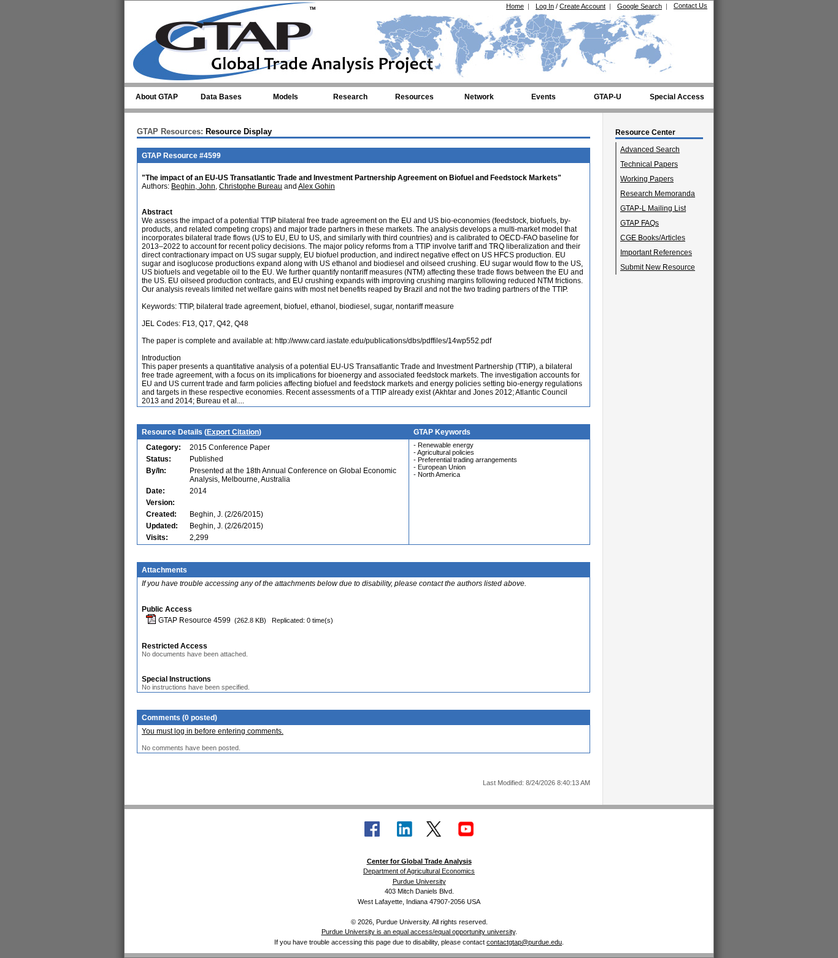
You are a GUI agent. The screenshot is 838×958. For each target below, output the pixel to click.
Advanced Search (650, 149)
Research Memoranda (657, 193)
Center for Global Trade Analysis (419, 861)
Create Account (582, 6)
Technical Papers (649, 164)
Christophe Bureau (250, 186)
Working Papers (647, 179)
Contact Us (690, 5)
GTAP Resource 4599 (193, 620)
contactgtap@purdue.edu (524, 942)
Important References (656, 252)
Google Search (639, 6)
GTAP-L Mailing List (653, 208)
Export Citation (233, 432)
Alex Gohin (316, 186)
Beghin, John (193, 186)
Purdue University (419, 881)
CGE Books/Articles (652, 238)
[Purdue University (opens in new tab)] (152, 11)
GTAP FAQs (639, 223)
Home (515, 6)
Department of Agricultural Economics (419, 871)
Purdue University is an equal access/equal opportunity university (418, 931)
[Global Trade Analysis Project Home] (232, 38)
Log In (545, 6)
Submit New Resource (657, 267)
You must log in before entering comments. (212, 731)
